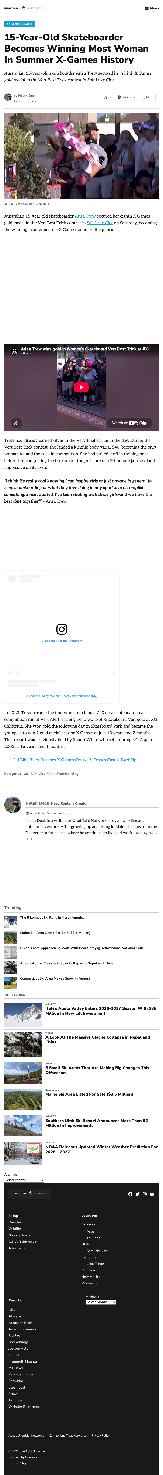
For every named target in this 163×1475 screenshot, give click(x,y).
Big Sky (14, 1335)
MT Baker (15, 1368)
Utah (51, 774)
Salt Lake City (100, 223)
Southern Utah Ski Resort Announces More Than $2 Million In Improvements (96, 1123)
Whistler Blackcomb (24, 1406)
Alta (11, 1309)
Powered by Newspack (23, 1457)
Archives (11, 1174)
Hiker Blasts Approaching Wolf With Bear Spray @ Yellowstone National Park (81, 948)
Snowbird (15, 1381)
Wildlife (14, 1228)
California (89, 1257)
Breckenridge (18, 1342)
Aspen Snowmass (22, 1329)
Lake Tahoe (95, 1264)
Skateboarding (19, 24)
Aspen (92, 1231)
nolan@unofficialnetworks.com (50, 813)
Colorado (88, 1225)
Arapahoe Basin (20, 1322)
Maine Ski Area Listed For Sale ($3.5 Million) (55, 933)
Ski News (50, 1004)
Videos (49, 1033)
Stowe (13, 1394)
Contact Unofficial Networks (67, 1436)
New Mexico (91, 1276)
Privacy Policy (100, 1436)
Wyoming (89, 1283)
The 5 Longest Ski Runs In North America (52, 918)
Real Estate (52, 1090)
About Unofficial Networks (26, 1436)
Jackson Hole (18, 1348)
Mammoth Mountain (23, 1361)
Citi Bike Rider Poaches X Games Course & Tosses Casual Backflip (74, 760)
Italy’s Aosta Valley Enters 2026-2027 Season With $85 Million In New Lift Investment (100, 1011)
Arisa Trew (85, 216)
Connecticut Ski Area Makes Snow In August (55, 979)
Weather (50, 1143)
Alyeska (14, 1316)
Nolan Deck (27, 95)
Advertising (17, 1248)
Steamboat (16, 1387)
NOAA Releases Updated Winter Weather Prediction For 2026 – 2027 (101, 1149)
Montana (88, 1270)
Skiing (13, 1216)
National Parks (19, 1235)
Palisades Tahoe (20, 1374)
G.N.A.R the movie (22, 1242)
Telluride (93, 1238)
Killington (15, 1355)
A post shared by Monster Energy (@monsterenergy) (61, 696)
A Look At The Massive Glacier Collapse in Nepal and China (67, 963)
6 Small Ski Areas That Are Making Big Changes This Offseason (97, 1070)
